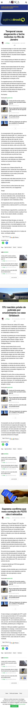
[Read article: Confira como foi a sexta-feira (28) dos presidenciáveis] (4, 117)
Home (7, 693)
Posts (20, 693)
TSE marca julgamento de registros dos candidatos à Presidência (18, 122)
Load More (14, 277)
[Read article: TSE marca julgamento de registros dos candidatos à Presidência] (4, 123)
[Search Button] (26, 2)
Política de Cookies (14, 693)
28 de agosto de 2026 (14, 105)
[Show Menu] (2, 2)
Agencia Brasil (8, 247)
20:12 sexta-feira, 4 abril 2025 (18, 319)
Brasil (14, 247)
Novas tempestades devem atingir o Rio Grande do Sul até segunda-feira (17, 109)
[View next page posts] (15, 128)
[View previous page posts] (13, 128)
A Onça (7, 43)
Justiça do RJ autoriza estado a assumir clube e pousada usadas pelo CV (17, 102)
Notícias (20, 247)
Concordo (14, 706)
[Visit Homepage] (14, 2)
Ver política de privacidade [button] (19, 704)
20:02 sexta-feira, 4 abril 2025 (18, 518)
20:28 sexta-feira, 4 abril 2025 (18, 43)
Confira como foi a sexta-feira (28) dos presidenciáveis (17, 116)
